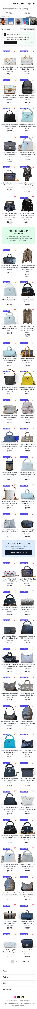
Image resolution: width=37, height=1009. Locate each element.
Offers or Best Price (28, 29)
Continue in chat (9, 42)
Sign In (29, 4)
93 (24, 961)
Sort (29, 13)
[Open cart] (34, 4)
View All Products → (31, 16)
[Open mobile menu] (4, 4)
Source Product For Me (18, 552)
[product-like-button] (15, 51)
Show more (28, 42)
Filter (11, 13)
